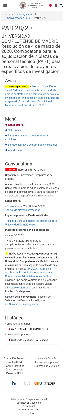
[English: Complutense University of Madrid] (50, 5)
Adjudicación (15, 150)
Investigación (24, 14)
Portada (8, 14)
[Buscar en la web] (61, 5)
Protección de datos (29, 409)
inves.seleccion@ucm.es (21, 287)
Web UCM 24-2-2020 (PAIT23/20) (30, 329)
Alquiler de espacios (46, 362)
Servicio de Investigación (23, 304)
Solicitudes (14, 130)
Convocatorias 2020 (19, 18)
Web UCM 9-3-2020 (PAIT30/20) (29, 339)
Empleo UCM (14, 362)
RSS (32, 412)
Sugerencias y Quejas (46, 366)
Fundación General (14, 358)
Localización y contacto (29, 402)
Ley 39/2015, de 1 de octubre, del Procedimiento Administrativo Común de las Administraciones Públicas (29, 272)
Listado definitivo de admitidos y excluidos (32, 144)
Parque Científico (14, 366)
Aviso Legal (29, 406)
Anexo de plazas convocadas (23, 210)
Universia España (46, 358)
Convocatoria (14, 206)
